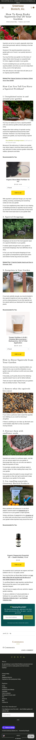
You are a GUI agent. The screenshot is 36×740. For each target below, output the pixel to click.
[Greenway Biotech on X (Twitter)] (18, 657)
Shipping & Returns (7, 677)
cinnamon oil (29, 515)
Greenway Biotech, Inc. (18, 7)
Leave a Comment (27, 650)
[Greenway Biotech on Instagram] (14, 657)
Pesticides (4, 691)
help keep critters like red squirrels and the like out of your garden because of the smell (18, 577)
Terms (3, 675)
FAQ (3, 697)
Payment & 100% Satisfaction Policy (11, 679)
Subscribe (28, 617)
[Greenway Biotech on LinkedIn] (24, 657)
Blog (3, 700)
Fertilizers (4, 687)
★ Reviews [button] (18, 738)
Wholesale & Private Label (8, 695)
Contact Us (5, 702)
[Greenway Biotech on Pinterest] (20, 657)
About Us (4, 698)
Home (3, 686)
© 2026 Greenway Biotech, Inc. (10, 730)
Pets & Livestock (6, 693)
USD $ (18, 735)
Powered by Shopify (24, 730)
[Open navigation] (2, 8)
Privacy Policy (5, 673)
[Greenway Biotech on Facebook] (11, 657)
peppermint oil (23, 510)
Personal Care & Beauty (8, 689)
